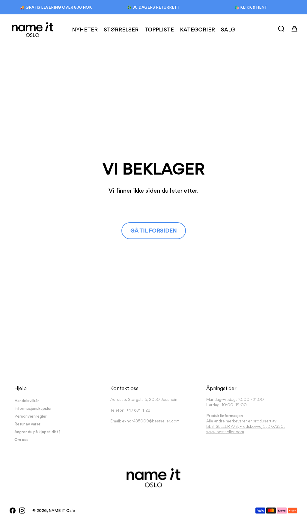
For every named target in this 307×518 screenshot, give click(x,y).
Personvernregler (30, 416)
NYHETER (85, 29)
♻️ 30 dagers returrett (153, 7)
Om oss (21, 439)
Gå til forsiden (153, 230)
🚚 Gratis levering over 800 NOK (56, 7)
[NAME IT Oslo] (32, 30)
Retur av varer (27, 424)
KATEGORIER (197, 29)
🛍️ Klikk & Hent (251, 7)
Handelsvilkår (26, 400)
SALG (228, 29)
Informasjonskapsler (33, 408)
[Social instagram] (22, 511)
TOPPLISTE (159, 29)
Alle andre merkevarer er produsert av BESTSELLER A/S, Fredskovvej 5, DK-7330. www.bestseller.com (245, 426)
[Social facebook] (13, 511)
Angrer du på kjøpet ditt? (37, 431)
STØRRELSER (121, 29)
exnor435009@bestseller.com (151, 421)
